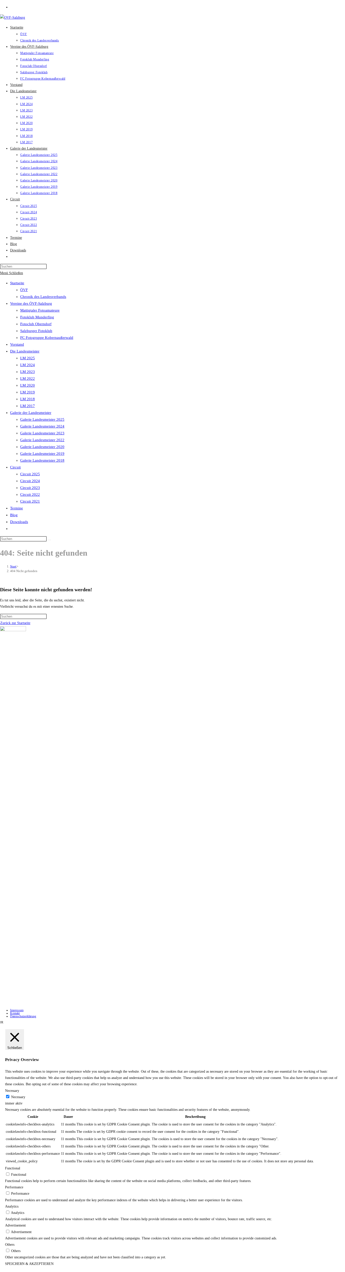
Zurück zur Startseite (15, 623)
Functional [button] (12, 1168)
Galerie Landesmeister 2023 (42, 433)
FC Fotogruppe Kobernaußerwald (46, 338)
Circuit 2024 (30, 481)
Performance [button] (14, 1187)
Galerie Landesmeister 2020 (42, 447)
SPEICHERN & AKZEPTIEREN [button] (29, 1264)
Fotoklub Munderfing (37, 317)
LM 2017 (27, 406)
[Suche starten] (49, 539)
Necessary (18, 1097)
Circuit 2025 (30, 474)
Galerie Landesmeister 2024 (42, 426)
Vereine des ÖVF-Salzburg (31, 303)
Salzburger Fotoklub (36, 331)
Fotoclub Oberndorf (36, 324)
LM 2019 (27, 392)
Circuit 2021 (30, 501)
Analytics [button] (11, 1206)
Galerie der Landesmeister (30, 413)
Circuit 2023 (30, 488)
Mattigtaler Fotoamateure (40, 310)
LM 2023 (27, 372)
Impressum (16, 1010)
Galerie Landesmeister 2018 (42, 460)
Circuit (15, 467)
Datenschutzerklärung (23, 1016)
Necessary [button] (12, 1091)
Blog (14, 515)
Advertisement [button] (15, 1225)
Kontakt (15, 1013)
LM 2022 (27, 378)
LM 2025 (27, 358)
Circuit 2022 (30, 494)
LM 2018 (27, 399)
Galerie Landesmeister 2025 (42, 419)
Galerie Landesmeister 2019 (42, 454)
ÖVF (24, 290)
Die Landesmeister (24, 351)
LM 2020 (27, 385)
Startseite (17, 283)
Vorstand (17, 344)
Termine (16, 508)
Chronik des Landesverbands (43, 297)
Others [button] (9, 1244)
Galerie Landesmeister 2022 (42, 440)
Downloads (19, 522)
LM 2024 (27, 365)
